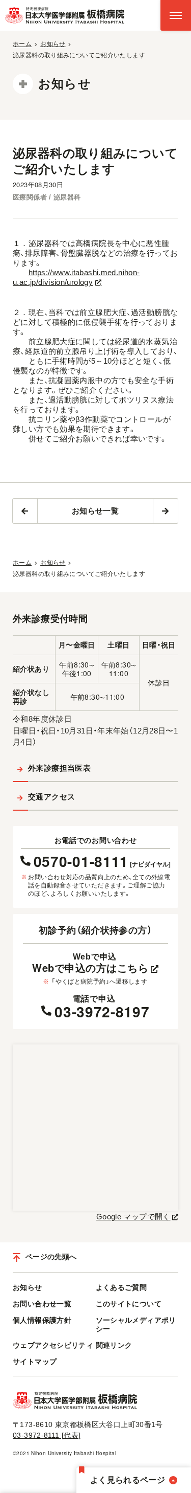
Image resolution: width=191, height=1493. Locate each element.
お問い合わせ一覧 (42, 1304)
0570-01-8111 (102, 859)
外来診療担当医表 (59, 768)
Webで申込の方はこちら (90, 968)
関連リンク (114, 1345)
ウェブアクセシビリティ (53, 1345)
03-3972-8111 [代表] (46, 1435)
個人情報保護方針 (42, 1320)
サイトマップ (35, 1361)
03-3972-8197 (101, 1012)
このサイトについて (128, 1304)
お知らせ (27, 1287)
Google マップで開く (133, 1216)
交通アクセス (51, 796)
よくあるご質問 (121, 1287)
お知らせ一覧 (95, 510)
